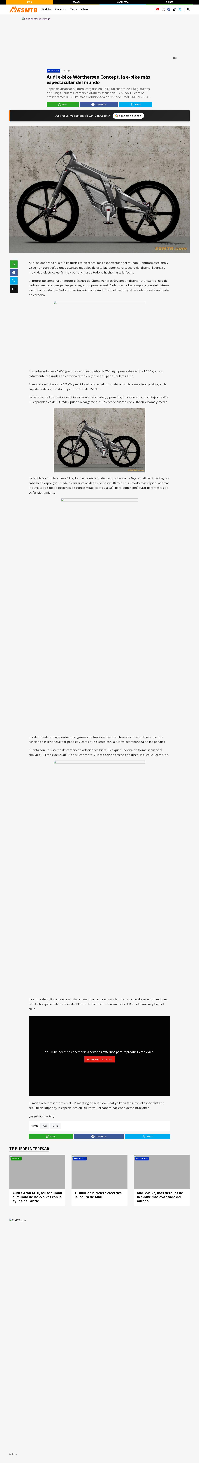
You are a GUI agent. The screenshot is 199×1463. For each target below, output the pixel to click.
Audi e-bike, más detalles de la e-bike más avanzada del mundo (160, 1197)
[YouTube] (157, 9)
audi (45, 1126)
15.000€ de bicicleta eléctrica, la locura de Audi (99, 1195)
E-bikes (169, 2)
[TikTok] (174, 9)
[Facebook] (168, 9)
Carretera (123, 2)
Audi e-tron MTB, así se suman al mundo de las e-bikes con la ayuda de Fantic (37, 1197)
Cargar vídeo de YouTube (99, 1059)
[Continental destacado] (99, 38)
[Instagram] (163, 9)
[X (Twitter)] (179, 9)
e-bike (55, 1126)
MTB (29, 2)
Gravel (76, 2)
